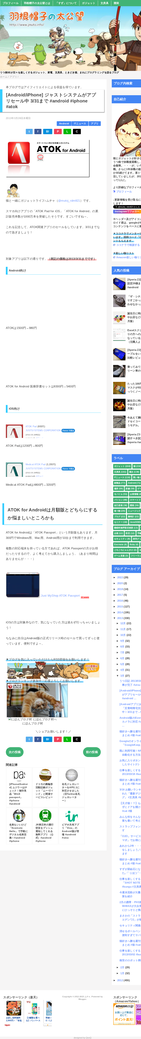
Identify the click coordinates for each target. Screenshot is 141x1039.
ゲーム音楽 (119, 556)
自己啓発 (118, 505)
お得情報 (134, 494)
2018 (120, 589)
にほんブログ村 (32, 723)
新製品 (117, 483)
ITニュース (80, 123)
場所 (116, 488)
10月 (123, 635)
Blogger (82, 999)
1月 (122, 973)
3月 (122, 675)
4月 (122, 669)
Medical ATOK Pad (35, 464)
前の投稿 (92, 752)
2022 (120, 577)
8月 (122, 646)
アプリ (94, 123)
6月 (122, 658)
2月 (122, 967)
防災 (128, 533)
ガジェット (88, 3)
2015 (120, 606)
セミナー (118, 522)
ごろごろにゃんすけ (123, 550)
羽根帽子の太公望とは (37, 3)
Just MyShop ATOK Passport (60, 595)
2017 (120, 594)
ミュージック (134, 511)
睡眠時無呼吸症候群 (123, 528)
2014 (120, 612)
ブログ (117, 516)
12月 (123, 623)
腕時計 (131, 516)
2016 (120, 600)
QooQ (88, 1038)
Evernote (119, 544)
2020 (120, 583)
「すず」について (66, 3)
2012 (120, 980)
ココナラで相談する (128, 244)
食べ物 (117, 511)
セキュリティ (120, 539)
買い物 (136, 477)
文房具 (105, 3)
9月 (122, 640)
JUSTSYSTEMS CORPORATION (43, 430)
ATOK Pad (31, 426)
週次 (131, 472)
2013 (120, 618)
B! (47, 131)
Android (64, 123)
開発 (116, 3)
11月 (123, 629)
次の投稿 (15, 752)
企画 (116, 533)
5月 (122, 664)
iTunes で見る (68, 431)
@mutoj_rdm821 (69, 200)
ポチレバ (39, 476)
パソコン (118, 500)
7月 (122, 652)
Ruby (132, 544)
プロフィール (11, 3)
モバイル (118, 494)
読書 (128, 488)
